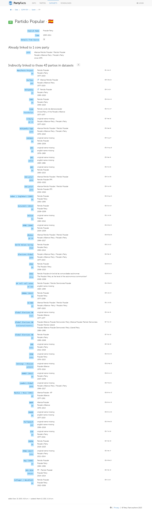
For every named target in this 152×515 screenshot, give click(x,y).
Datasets (53, 3)
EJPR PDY (24, 10)
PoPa (31, 357)
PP (32, 74)
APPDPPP (30, 367)
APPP (28, 52)
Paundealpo (28, 112)
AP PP (30, 122)
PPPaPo (30, 474)
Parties (43, 3)
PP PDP (30, 287)
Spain (34, 10)
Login (141, 3)
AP (32, 151)
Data (16, 10)
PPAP (31, 248)
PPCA (31, 277)
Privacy (116, 508)
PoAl (31, 316)
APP (31, 83)
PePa (31, 348)
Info (34, 3)
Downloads (66, 3)
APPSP (30, 161)
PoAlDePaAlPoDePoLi (24, 326)
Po (32, 219)
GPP (31, 425)
